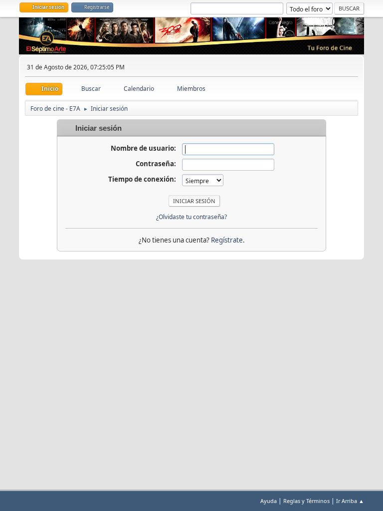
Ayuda (268, 501)
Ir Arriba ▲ (350, 501)
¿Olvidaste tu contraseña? (191, 217)
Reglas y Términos (306, 501)
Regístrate (227, 240)
